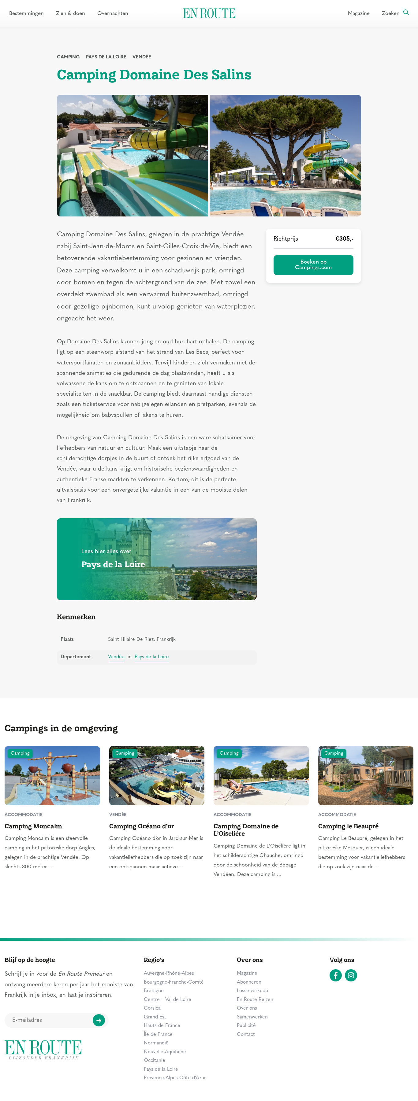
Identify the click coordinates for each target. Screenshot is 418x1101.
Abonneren (249, 982)
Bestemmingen (26, 13)
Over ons (247, 1008)
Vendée (141, 57)
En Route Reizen (255, 999)
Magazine (359, 13)
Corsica (152, 1008)
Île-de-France (158, 1034)
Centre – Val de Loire (167, 999)
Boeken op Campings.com (313, 265)
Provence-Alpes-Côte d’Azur (175, 1078)
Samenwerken (252, 1017)
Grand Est (155, 1017)
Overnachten (112, 13)
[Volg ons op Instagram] (351, 975)
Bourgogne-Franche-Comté (174, 982)
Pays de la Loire (106, 57)
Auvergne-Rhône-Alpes (169, 973)
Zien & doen (70, 13)
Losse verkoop (252, 990)
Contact (246, 1034)
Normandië (156, 1043)
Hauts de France (162, 1025)
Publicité (246, 1025)
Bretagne (154, 990)
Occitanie (154, 1060)
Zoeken (391, 13)
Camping (68, 57)
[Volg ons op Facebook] (336, 975)
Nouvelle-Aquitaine (165, 1052)
